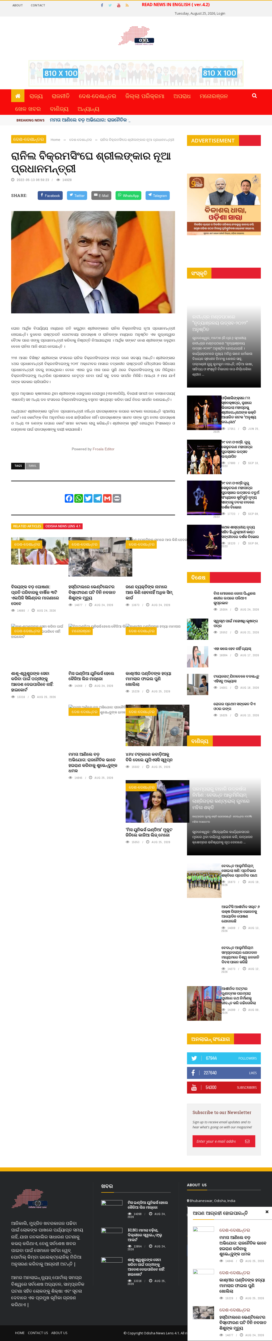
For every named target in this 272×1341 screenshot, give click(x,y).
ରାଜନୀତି (61, 96)
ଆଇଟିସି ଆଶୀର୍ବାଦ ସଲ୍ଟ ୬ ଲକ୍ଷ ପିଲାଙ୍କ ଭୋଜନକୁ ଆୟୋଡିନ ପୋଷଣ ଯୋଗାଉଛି (241, 914)
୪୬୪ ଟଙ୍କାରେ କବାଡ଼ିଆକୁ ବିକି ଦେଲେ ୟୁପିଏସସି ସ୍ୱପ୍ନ (149, 756)
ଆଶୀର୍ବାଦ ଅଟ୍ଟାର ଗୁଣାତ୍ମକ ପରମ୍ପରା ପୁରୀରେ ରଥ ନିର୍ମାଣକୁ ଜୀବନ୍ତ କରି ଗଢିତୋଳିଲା (239, 996)
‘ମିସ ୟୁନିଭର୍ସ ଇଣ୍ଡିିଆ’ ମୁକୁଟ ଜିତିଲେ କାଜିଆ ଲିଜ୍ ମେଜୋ (149, 832)
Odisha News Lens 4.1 (62, 526)
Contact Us (38, 1333)
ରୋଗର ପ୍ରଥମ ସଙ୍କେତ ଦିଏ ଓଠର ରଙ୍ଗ (235, 706)
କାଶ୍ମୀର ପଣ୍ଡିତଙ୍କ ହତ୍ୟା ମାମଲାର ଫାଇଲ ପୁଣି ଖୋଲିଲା (148, 678)
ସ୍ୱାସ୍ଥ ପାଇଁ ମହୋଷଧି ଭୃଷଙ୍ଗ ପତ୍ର (236, 623)
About (17, 5)
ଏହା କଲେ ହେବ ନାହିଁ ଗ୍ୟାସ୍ (232, 648)
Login (221, 13)
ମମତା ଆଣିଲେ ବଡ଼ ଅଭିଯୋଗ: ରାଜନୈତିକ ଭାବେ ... (97, 119)
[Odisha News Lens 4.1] (29, 1198)
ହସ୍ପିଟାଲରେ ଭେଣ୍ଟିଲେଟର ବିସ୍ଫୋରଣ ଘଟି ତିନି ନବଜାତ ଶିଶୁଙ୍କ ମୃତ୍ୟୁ (92, 592)
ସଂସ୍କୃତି (199, 273)
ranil (32, 466)
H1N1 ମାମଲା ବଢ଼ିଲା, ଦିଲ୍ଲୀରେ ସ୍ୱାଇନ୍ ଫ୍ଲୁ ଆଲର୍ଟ (145, 1235)
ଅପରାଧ (182, 96)
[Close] (267, 1212)
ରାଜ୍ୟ (36, 96)
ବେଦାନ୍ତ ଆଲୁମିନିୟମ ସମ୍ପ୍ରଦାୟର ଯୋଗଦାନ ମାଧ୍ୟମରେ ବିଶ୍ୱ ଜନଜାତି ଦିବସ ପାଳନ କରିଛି (240, 955)
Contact (38, 5)
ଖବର (107, 1185)
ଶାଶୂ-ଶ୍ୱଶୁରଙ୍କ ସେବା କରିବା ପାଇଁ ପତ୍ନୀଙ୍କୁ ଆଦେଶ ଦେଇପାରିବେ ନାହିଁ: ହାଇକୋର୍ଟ (32, 681)
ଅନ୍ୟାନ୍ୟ (88, 108)
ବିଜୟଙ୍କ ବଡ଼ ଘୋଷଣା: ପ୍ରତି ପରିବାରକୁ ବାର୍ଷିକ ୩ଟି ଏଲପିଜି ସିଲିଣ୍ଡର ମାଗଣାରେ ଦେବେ (35, 595)
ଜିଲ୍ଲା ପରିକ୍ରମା (144, 96)
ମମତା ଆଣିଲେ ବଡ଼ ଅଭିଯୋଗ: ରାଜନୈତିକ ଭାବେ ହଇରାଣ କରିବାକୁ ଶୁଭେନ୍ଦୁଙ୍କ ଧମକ (93, 762)
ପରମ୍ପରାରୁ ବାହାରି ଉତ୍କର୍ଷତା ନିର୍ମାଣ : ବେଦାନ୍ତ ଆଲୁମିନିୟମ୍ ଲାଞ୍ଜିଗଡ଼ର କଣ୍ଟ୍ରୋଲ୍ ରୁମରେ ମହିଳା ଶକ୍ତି (221, 797)
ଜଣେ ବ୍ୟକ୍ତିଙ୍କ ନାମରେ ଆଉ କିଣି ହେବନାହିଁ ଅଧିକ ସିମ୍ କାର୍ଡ (149, 592)
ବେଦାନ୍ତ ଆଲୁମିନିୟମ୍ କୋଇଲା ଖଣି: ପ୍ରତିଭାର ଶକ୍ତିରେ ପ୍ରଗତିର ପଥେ (239, 870)
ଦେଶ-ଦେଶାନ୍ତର (97, 96)
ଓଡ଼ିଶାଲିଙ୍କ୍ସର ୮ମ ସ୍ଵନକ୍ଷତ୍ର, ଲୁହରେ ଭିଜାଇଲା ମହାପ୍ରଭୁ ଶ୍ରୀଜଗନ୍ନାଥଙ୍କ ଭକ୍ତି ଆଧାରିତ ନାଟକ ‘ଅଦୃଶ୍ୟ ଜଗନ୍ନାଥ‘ (239, 409)
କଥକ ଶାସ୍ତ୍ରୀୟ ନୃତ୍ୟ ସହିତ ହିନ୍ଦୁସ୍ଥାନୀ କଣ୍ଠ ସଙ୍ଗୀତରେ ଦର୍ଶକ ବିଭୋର (240, 531)
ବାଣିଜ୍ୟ (59, 108)
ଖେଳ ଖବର (28, 108)
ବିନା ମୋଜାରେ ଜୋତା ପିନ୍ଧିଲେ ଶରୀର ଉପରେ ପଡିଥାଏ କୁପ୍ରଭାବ (235, 598)
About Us (59, 1333)
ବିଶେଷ (198, 577)
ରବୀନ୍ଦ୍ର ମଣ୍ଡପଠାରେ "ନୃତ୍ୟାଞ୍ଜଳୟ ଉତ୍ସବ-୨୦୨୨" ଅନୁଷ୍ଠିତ (220, 322)
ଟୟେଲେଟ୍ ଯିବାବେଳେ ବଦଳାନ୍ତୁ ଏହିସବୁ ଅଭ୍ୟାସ (236, 678)
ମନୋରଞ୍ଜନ (214, 96)
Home (19, 1333)
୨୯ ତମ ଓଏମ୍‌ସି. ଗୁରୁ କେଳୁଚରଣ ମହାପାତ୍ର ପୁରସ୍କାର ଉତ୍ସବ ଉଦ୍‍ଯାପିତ (237, 449)
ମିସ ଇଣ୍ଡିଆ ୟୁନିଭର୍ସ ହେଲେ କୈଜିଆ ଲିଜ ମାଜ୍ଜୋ (91, 676)
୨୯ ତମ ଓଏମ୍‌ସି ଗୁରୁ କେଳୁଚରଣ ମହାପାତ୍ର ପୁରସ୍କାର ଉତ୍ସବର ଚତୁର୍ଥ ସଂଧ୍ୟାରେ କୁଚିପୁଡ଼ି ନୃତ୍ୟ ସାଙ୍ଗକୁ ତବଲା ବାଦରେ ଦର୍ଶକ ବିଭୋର (240, 495)
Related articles (27, 526)
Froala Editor (103, 449)
